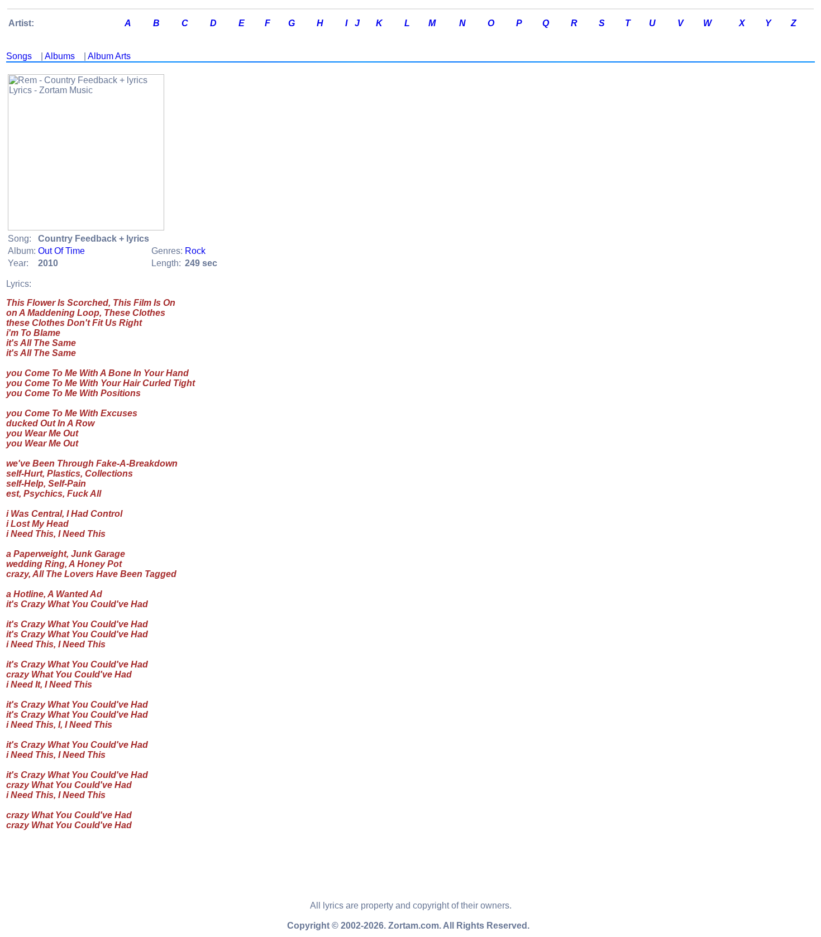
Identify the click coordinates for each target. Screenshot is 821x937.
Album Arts (109, 56)
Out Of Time (61, 251)
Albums (60, 56)
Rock (195, 251)
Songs (19, 56)
